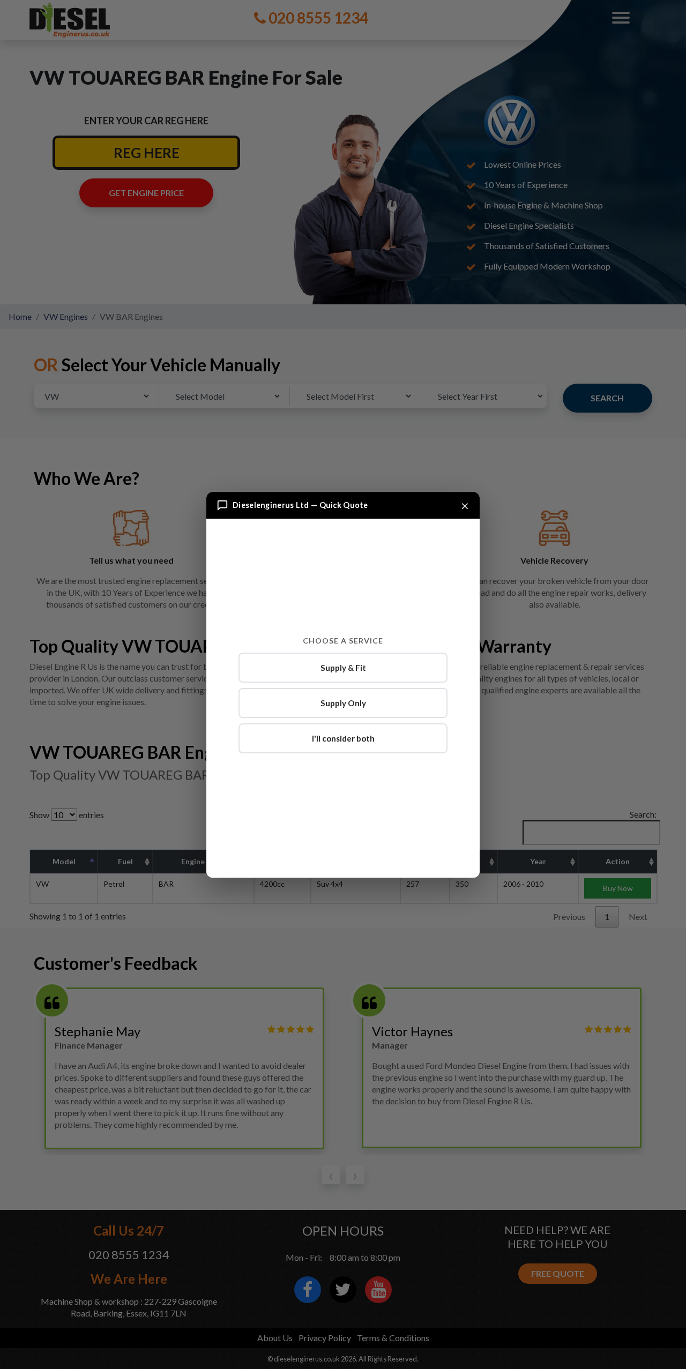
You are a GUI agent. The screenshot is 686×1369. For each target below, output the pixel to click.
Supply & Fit (343, 667)
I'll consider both (343, 738)
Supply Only (343, 703)
